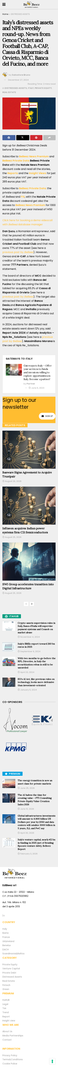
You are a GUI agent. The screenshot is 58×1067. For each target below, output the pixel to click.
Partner (31, 383)
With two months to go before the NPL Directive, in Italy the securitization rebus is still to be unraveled (37, 663)
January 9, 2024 (28, 689)
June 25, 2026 (27, 788)
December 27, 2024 (18, 79)
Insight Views (37, 173)
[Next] (31, 604)
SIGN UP (49, 416)
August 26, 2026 (13, 481)
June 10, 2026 (27, 808)
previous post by (17, 252)
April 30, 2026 (27, 832)
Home (5, 14)
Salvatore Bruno (21, 74)
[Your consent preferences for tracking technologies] (52, 1061)
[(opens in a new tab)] (15, 720)
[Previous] (26, 604)
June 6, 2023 (37, 387)
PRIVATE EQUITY (43, 88)
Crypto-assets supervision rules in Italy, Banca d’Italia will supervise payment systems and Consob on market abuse (36, 628)
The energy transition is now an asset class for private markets (35, 782)
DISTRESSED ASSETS (20, 14)
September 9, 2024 (30, 651)
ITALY (31, 88)
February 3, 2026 (29, 853)
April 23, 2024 (27, 672)
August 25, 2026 (13, 537)
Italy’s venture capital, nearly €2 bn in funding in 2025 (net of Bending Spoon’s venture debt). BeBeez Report (36, 844)
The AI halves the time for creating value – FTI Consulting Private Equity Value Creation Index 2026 (35, 799)
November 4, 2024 (30, 636)
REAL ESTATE (9, 92)
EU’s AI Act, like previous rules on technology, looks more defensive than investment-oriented (36, 682)
